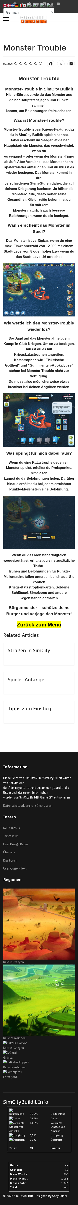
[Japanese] (25, 5)
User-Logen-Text (15, 868)
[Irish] (50, 5)
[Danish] (9, 5)
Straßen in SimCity (29, 650)
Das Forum (10, 860)
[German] (17, 5)
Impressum (44, 806)
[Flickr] (58, 4)
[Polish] (30, 5)
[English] (5, 5)
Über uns (9, 852)
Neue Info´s (11, 828)
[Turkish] (43, 5)
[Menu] (6, 19)
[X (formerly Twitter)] (61, 63)
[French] (13, 5)
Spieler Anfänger (27, 679)
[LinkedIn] (71, 63)
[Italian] (21, 5)
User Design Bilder (15, 844)
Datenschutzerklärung (19, 806)
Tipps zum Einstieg (29, 708)
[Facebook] (50, 63)
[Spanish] (36, 5)
